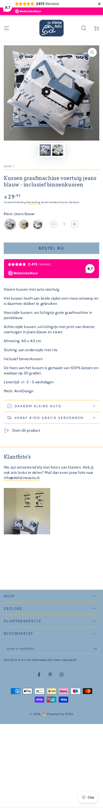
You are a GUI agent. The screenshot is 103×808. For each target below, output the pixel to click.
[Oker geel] (24, 225)
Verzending (33, 202)
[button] (83, 28)
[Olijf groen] (37, 225)
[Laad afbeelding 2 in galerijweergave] (57, 150)
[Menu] (6, 28)
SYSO (69, 714)
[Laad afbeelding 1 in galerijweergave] (45, 150)
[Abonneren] (96, 648)
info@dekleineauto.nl (22, 478)
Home (8, 166)
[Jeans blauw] (10, 225)
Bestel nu (51, 248)
